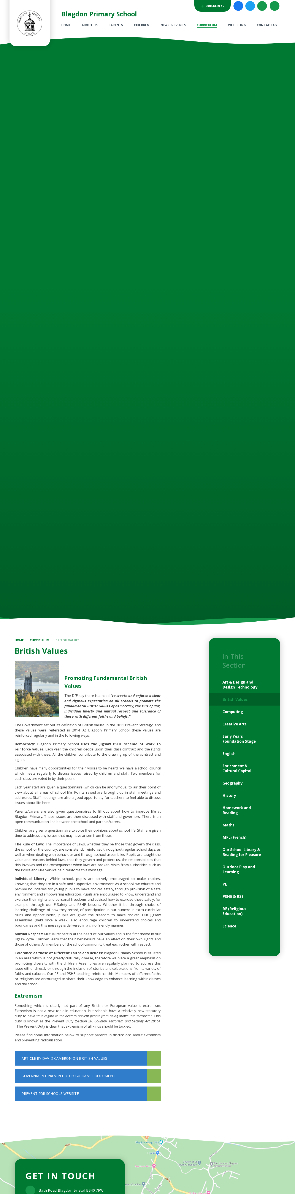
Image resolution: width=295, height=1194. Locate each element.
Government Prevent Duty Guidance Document (68, 1076)
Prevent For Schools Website (50, 1093)
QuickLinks (214, 6)
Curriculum (39, 640)
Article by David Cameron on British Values (64, 1058)
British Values (67, 640)
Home (19, 640)
